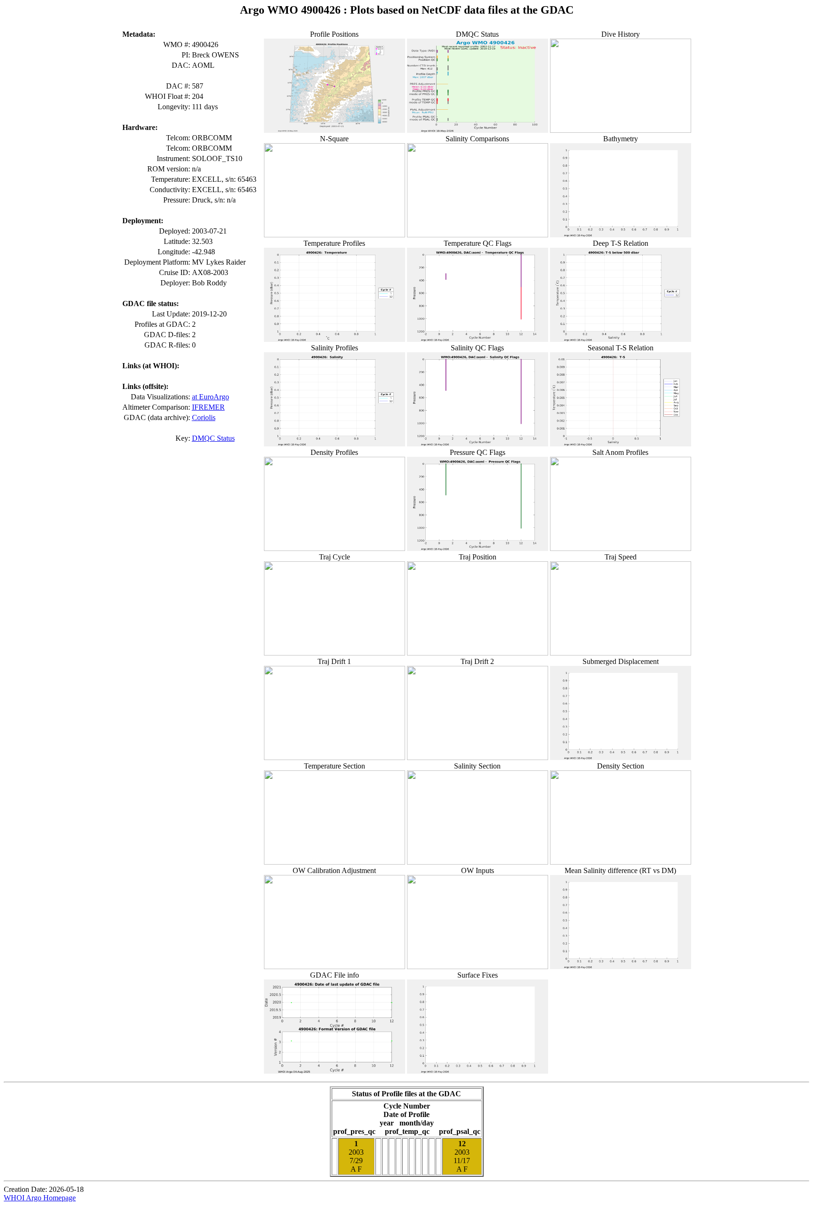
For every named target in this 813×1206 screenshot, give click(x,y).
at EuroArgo (210, 397)
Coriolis (203, 417)
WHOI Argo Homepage (40, 1198)
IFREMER (208, 407)
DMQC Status (213, 438)
